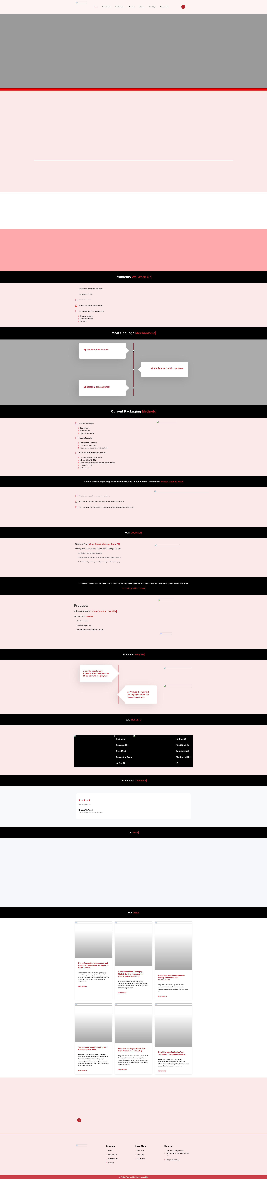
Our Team (131, 7)
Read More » (82, 986)
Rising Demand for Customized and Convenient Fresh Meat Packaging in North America (93, 965)
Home (96, 7)
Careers (142, 7)
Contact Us (164, 7)
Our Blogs (152, 7)
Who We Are (106, 7)
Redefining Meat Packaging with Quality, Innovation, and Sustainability (171, 977)
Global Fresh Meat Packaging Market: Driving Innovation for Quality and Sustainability (130, 974)
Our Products (119, 7)
